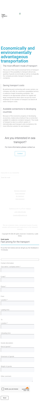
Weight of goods (6, 366)
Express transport (20, 191)
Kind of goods (6, 346)
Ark (16, 31)
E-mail (3, 276)
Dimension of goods (7, 356)
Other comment (6, 376)
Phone (3, 286)
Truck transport (20, 193)
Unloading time (6, 333)
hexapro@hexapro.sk (20, 215)
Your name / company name (10, 266)
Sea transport (20, 199)
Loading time (5, 310)
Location (4, 300)
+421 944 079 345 (20, 212)
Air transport (20, 196)
